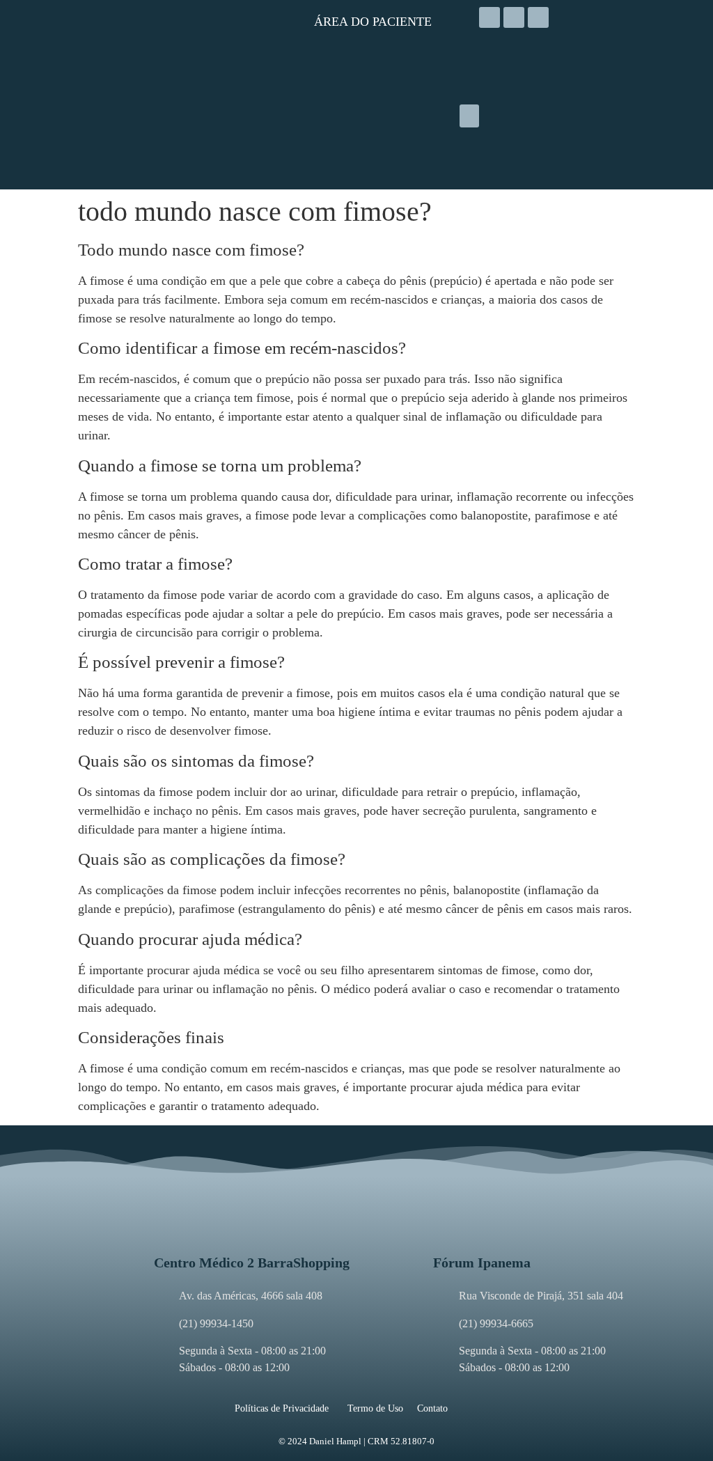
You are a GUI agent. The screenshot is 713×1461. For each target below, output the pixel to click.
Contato (432, 1408)
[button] (469, 115)
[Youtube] (538, 17)
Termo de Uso (375, 1408)
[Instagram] (489, 17)
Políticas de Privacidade (282, 1408)
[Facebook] (513, 17)
